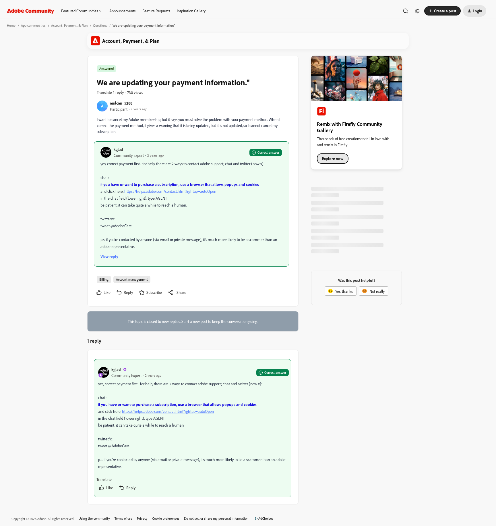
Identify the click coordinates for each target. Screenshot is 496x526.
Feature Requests (156, 10)
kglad (118, 149)
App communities (33, 25)
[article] (192, 428)
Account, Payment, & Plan (69, 25)
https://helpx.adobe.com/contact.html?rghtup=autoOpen (170, 191)
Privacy (142, 518)
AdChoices (265, 518)
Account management (132, 279)
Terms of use (123, 518)
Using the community (94, 518)
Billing (103, 279)
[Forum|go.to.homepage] (30, 11)
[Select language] (417, 11)
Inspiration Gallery (191, 10)
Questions (100, 25)
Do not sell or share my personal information (216, 518)
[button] (442, 11)
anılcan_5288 (121, 103)
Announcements (122, 10)
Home (11, 25)
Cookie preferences (165, 518)
